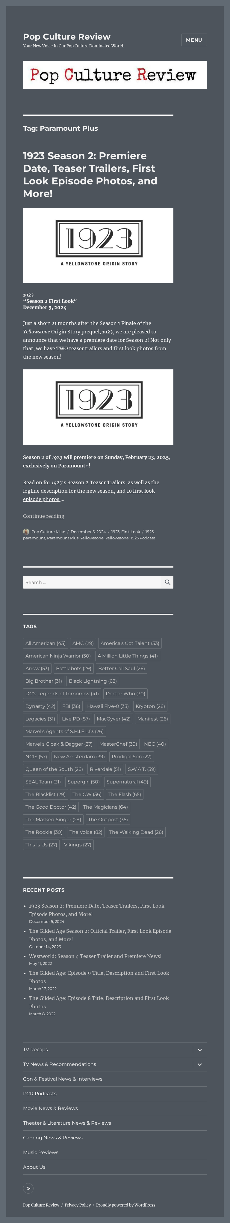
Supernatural (127, 782)
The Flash (124, 794)
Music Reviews (40, 1152)
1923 (115, 531)
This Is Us (41, 845)
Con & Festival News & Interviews (62, 1079)
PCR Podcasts (40, 1093)
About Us (34, 1167)
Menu (194, 40)
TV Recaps (35, 1049)
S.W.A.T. (142, 769)
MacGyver (114, 719)
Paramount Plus (62, 537)
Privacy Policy (78, 1205)
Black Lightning (93, 681)
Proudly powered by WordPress (125, 1205)
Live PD (76, 719)
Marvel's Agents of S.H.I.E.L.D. (64, 731)
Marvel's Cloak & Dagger (59, 744)
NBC (155, 744)
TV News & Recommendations (59, 1064)
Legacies (40, 719)
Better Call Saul (121, 668)
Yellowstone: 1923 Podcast (130, 537)
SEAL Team (43, 782)
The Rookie (44, 832)
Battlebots (73, 668)
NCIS (36, 756)
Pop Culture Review (67, 36)
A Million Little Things (128, 656)
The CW (87, 794)
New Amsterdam (79, 756)
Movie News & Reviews (50, 1108)
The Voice (85, 832)
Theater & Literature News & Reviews (67, 1123)
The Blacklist (45, 794)
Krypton (150, 706)
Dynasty (40, 706)
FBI (71, 706)
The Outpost (108, 819)
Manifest (152, 719)
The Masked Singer (53, 819)
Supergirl (84, 782)
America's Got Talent (130, 643)
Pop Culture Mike (48, 531)
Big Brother (43, 681)
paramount (34, 537)
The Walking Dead (136, 832)
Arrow (37, 668)
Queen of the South (54, 769)
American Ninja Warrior (58, 656)
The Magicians (105, 807)
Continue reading (43, 516)
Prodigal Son (132, 756)
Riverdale (105, 769)
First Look (130, 531)
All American (45, 643)
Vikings (77, 845)
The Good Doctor (50, 807)
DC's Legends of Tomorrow (62, 694)
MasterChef (118, 744)
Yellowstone (92, 537)
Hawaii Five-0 (108, 706)
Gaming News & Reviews (53, 1138)
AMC (83, 643)
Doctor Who (125, 694)
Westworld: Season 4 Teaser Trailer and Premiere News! (95, 956)
